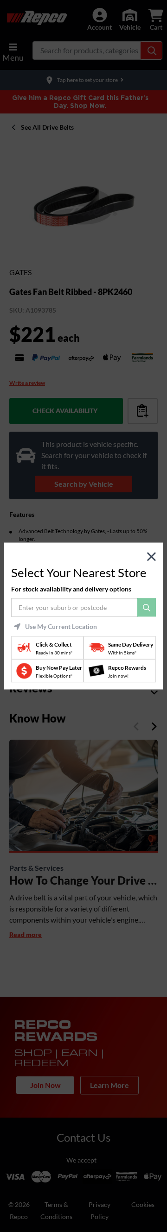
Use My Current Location (61, 626)
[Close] (151, 557)
